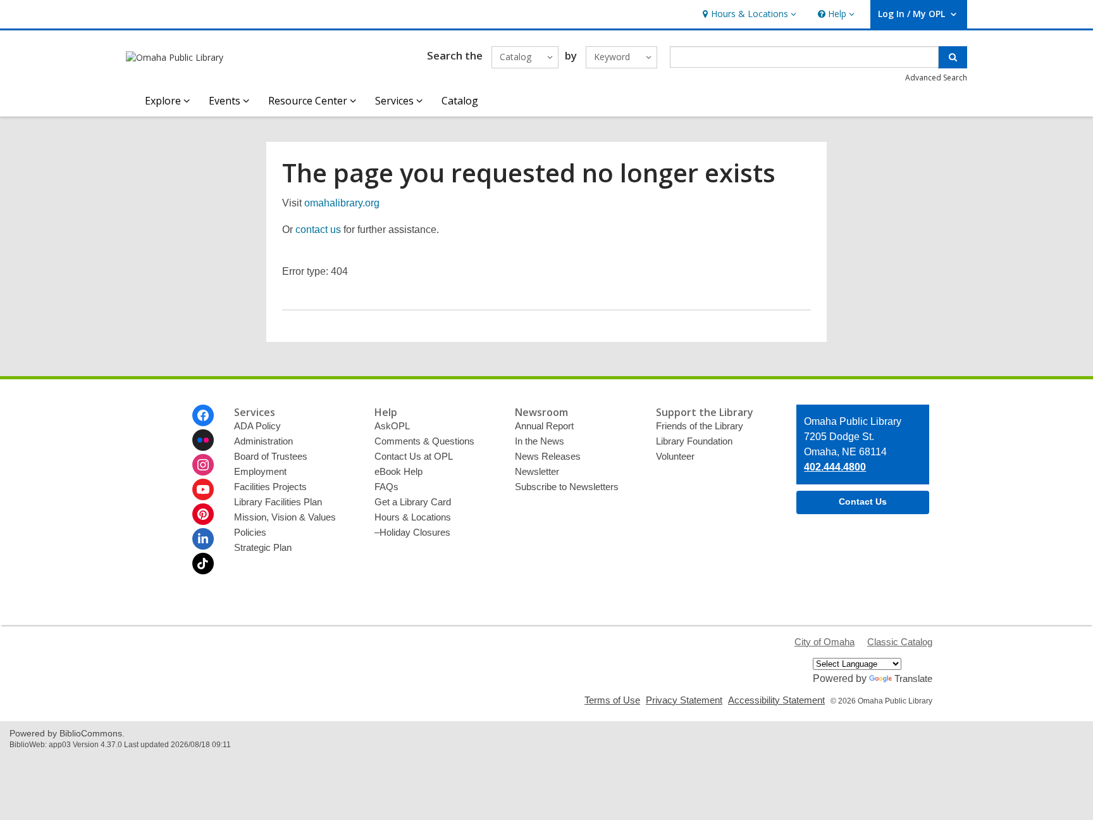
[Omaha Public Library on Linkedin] (203, 539)
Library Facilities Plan (278, 501)
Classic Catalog (899, 641)
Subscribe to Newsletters (567, 486)
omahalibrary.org (342, 203)
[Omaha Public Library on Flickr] (203, 440)
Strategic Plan (263, 547)
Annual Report (544, 425)
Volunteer (675, 456)
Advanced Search (936, 77)
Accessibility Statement (776, 700)
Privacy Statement (684, 700)
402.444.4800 (835, 467)
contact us (318, 229)
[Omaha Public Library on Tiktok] (203, 563)
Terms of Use (612, 700)
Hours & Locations (412, 517)
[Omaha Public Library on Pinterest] (203, 514)
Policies (250, 532)
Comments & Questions (424, 441)
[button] (748, 14)
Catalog (460, 101)
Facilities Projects (270, 486)
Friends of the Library (699, 425)
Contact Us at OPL (413, 456)
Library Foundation (694, 441)
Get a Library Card (412, 501)
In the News (539, 441)
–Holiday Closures (412, 532)
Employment (260, 471)
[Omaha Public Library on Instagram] (203, 465)
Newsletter (537, 471)
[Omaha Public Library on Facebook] (203, 415)
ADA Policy (257, 425)
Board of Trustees (270, 456)
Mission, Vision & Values (285, 517)
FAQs (386, 486)
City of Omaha (824, 641)
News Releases (548, 456)
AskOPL (392, 425)
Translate (913, 678)
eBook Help (398, 471)
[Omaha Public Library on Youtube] (203, 489)
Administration (263, 441)
